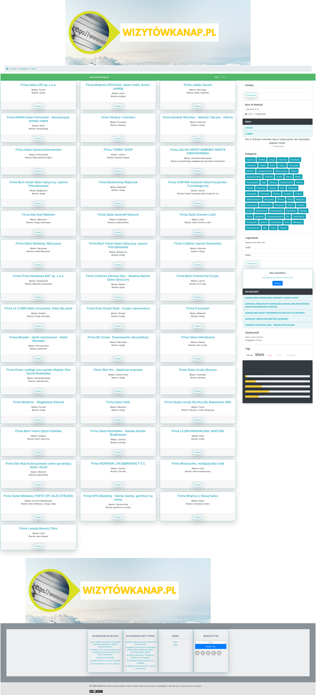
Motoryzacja (281, 171)
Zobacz (38, 106)
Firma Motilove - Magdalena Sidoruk (38, 402)
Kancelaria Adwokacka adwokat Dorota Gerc (271, 298)
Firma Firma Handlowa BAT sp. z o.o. (38, 276)
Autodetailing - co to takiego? (106, 664)
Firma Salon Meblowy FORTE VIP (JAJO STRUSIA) (38, 496)
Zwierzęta (264, 193)
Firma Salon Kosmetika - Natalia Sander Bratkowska (118, 432)
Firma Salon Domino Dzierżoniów (38, 149)
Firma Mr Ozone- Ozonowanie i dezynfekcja (118, 337)
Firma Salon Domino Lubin (198, 214)
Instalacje (295, 159)
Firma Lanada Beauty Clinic (38, 528)
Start (217, 77)
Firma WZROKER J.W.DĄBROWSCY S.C (118, 463)
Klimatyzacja (277, 211)
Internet (250, 171)
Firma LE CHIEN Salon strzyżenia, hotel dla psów (38, 308)
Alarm (288, 176)
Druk (287, 222)
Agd (264, 182)
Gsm (282, 188)
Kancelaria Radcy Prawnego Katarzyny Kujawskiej (275, 313)
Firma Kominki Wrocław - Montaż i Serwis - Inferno (198, 117)
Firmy (13, 68)
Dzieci (291, 205)
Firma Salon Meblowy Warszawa (38, 243)
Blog (223, 77)
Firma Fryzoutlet (197, 308)
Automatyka (252, 182)
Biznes (281, 199)
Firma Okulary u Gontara (118, 117)
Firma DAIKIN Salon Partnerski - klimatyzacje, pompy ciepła (38, 119)
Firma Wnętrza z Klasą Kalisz (198, 496)
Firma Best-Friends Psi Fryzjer (198, 276)
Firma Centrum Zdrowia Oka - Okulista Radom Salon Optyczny (118, 277)
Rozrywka (269, 199)
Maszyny (300, 199)
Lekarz (263, 165)
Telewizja (282, 159)
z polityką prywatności (186, 686)
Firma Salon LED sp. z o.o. (38, 85)
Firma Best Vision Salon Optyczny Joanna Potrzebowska (38, 184)
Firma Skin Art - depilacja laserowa (118, 370)
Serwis (299, 182)
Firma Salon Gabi (118, 402)
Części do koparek (106, 658)
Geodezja (279, 205)
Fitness (276, 193)
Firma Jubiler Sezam (198, 85)
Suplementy (298, 216)
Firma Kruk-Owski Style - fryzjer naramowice (118, 308)
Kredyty (301, 205)
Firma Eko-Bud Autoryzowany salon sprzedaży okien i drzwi (38, 465)
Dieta (249, 216)
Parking (303, 211)
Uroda (279, 176)
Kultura (264, 222)
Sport (273, 228)
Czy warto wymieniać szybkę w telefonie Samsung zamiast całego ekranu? (106, 644)
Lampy (282, 165)
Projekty (287, 193)
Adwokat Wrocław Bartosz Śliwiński (266, 319)
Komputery (252, 222)
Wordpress (276, 222)
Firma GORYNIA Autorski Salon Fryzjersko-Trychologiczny (198, 184)
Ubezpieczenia (265, 171)
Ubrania (272, 188)
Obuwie (273, 182)
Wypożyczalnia (254, 176)
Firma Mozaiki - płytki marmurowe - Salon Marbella (38, 339)
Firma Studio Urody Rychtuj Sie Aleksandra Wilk (197, 402)
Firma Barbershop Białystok (118, 182)
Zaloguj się (252, 263)
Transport (251, 165)
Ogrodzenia (261, 211)
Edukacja (292, 188)
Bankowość (265, 205)
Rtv (287, 216)
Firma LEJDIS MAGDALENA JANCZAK (197, 431)
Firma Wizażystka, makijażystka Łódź (197, 463)
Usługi (272, 159)
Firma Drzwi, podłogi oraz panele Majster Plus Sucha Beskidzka (38, 371)
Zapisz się (211, 646)
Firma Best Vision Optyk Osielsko (38, 431)
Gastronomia (286, 182)
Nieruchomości (254, 199)
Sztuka (298, 193)
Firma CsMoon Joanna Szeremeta (197, 243)
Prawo (294, 171)
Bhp (265, 228)
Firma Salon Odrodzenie (198, 337)
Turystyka (293, 165)
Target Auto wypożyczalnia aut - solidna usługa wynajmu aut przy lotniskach (106, 652)
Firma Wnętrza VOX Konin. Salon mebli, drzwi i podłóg (118, 86)
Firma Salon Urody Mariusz (198, 370)
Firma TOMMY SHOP (118, 149)
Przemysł (261, 188)
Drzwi (249, 211)
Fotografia (251, 193)
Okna (289, 199)
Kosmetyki (291, 211)
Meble (298, 176)
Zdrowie (268, 176)
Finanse (283, 228)
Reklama (259, 216)
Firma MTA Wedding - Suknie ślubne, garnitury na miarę (118, 497)
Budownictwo (253, 228)
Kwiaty (250, 188)
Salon (272, 165)
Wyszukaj (251, 95)
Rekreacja (297, 222)
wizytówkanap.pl (99, 77)
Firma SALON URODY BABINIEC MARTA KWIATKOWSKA (198, 151)
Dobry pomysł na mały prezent (106, 661)
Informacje (252, 205)
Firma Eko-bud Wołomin (38, 214)
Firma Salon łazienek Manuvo (118, 214)
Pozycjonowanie (275, 216)
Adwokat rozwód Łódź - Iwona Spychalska (270, 325)
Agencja (250, 159)
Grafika (261, 159)
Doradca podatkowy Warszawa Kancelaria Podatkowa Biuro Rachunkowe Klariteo (277, 305)
